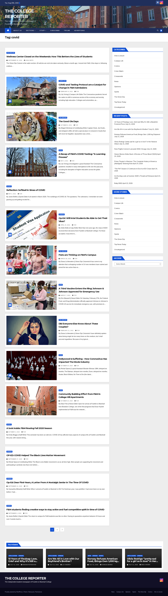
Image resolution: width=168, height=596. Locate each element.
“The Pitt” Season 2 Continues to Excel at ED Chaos (132, 169)
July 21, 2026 (15, 564)
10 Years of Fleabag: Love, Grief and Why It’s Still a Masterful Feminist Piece (22, 561)
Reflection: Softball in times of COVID (25, 190)
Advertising (79, 30)
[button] (157, 30)
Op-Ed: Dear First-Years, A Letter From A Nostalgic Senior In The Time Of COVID (47, 482)
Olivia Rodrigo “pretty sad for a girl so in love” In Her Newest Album (141, 561)
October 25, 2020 (66, 365)
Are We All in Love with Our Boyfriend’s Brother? (131, 129)
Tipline (67, 30)
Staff (42, 30)
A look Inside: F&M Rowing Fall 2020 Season (29, 428)
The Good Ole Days (68, 121)
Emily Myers (145, 564)
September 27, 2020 (15, 459)
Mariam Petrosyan (29, 564)
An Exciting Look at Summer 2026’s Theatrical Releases (134, 176)
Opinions (61, 214)
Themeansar (38, 592)
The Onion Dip (10, 52)
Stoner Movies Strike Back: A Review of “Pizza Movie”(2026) (135, 154)
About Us (17, 30)
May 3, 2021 (64, 161)
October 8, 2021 (66, 125)
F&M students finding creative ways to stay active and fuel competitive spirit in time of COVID (55, 509)
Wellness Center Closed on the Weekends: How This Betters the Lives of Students (49, 56)
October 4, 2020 (14, 432)
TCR (77, 91)
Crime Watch (118, 71)
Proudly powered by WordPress (14, 592)
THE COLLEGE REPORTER (25, 578)
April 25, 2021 (65, 225)
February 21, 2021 (67, 330)
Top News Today (120, 102)
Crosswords (118, 76)
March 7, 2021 (65, 295)
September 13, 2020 (15, 486)
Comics (117, 66)
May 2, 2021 (12, 194)
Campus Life (62, 80)
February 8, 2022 (66, 91)
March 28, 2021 (66, 258)
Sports (9, 186)
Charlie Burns (107, 564)
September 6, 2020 (15, 513)
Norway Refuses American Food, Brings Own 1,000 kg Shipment (137, 134)
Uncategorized (119, 107)
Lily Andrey (66, 564)
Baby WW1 (118, 183)
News (60, 150)
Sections (30, 30)
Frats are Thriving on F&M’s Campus (77, 255)
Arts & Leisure (119, 56)
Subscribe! (55, 30)
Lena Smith (29, 60)
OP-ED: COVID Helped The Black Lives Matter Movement (35, 455)
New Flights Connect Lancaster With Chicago (130, 149)
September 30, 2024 (15, 60)
